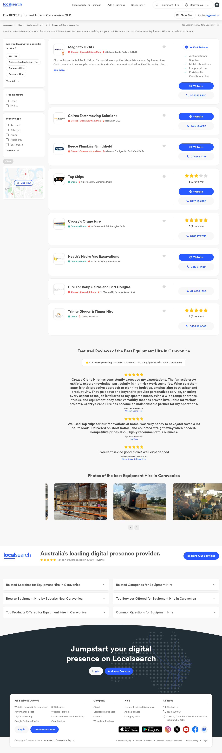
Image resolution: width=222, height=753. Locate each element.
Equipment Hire (34, 25)
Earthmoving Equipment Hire (23, 62)
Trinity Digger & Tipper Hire (134, 459)
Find (20, 25)
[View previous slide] (130, 527)
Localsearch (8, 25)
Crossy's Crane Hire (133, 411)
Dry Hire (13, 55)
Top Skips (134, 439)
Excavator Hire (16, 74)
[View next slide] (136, 527)
